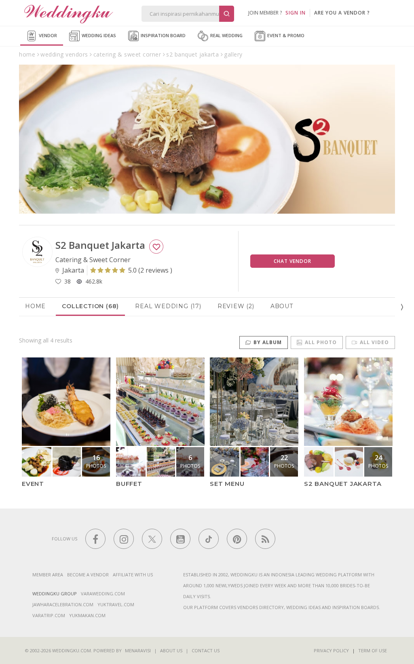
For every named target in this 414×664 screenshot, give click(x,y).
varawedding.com (103, 593)
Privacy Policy (331, 650)
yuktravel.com (115, 604)
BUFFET (129, 483)
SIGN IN (295, 12)
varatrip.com (48, 615)
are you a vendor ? (342, 12)
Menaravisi (138, 650)
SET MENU (227, 483)
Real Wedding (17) (168, 306)
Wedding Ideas (98, 35)
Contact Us (206, 650)
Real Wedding (226, 35)
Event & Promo (285, 35)
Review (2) (236, 306)
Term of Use (372, 650)
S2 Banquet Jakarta (342, 483)
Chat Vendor (292, 261)
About (281, 306)
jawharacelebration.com (62, 604)
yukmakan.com (87, 615)
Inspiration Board (162, 35)
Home (35, 306)
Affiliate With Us (133, 575)
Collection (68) (90, 306)
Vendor (47, 35)
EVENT (33, 483)
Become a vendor (88, 575)
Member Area (47, 575)
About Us (171, 650)
